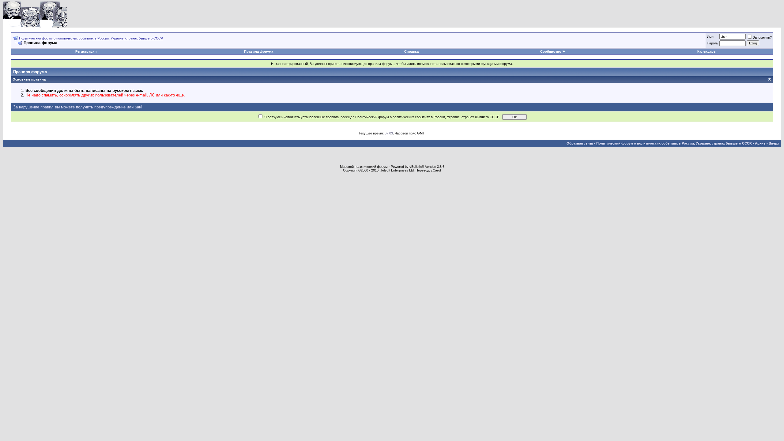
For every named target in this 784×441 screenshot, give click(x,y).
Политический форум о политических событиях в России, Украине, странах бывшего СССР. (91, 38)
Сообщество (550, 51)
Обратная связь (580, 143)
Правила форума (258, 51)
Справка (411, 51)
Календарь (706, 51)
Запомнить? (762, 37)
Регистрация (85, 51)
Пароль (712, 43)
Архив (760, 143)
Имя (710, 37)
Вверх (774, 143)
